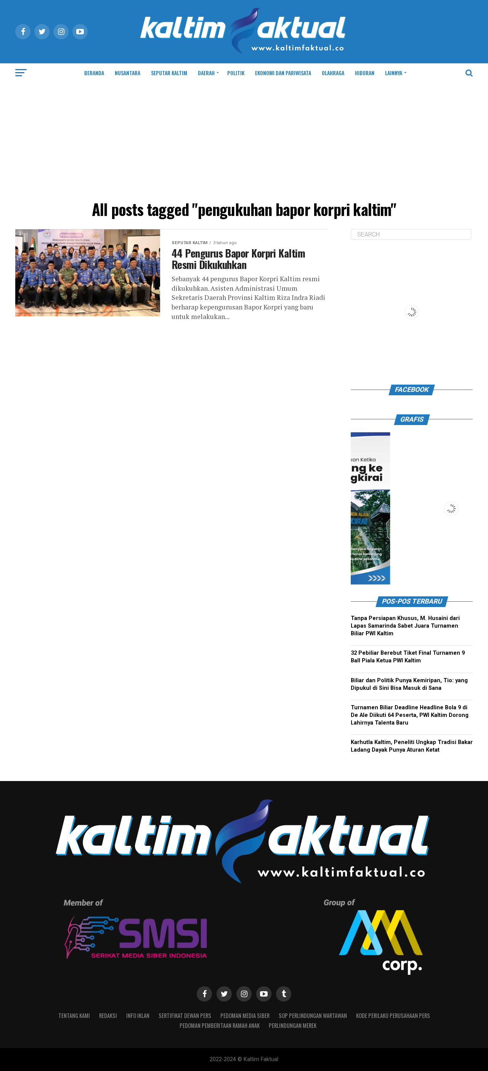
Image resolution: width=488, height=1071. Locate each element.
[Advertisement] (244, 139)
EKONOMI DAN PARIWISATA (283, 73)
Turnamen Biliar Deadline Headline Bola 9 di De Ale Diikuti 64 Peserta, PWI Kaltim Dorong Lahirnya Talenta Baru (410, 715)
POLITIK (235, 73)
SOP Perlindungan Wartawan (313, 1015)
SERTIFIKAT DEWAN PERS (185, 1015)
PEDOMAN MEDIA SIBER (245, 1015)
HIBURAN (364, 73)
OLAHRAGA (333, 73)
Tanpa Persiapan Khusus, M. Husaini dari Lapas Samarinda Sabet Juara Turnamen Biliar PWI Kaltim (405, 626)
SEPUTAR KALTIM (169, 73)
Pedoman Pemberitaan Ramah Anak (220, 1025)
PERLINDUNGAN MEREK (292, 1025)
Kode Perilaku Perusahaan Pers (393, 1015)
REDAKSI (108, 1015)
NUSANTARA (127, 73)
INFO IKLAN (137, 1015)
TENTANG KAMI (74, 1015)
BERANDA (94, 73)
